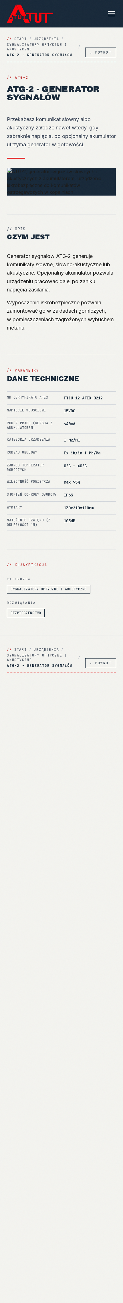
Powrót (100, 52)
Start (20, 39)
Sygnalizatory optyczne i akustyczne (37, 47)
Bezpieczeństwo (26, 613)
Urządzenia (46, 39)
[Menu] (111, 13)
